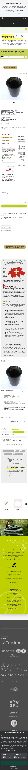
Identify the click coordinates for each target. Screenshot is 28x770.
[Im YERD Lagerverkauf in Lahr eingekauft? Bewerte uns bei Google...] (14, 655)
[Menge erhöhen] (25, 202)
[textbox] (12, 57)
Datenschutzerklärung (5, 750)
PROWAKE (4, 37)
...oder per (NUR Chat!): (7, 183)
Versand (11, 146)
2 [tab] (14, 102)
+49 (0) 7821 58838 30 (20, 7)
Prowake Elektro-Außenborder (18, 431)
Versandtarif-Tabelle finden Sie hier (8, 148)
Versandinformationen (14, 598)
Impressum (13, 750)
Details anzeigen (14, 768)
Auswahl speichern (14, 766)
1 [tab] (13, 102)
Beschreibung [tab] (6, 227)
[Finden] (26, 29)
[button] (23, 18)
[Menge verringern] (2, 202)
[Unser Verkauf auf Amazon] (12, 650)
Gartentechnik (15, 540)
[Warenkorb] (25, 18)
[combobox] (12, 57)
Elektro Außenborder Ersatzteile (10, 119)
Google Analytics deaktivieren (6, 631)
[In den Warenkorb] (2, 72)
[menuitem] (6, 23)
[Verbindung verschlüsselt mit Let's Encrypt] (14, 723)
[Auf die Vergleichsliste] (24, 76)
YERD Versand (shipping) (14, 589)
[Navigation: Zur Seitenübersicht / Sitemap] (2, 65)
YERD (7, 571)
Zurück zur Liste (7, 64)
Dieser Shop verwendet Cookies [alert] (14, 732)
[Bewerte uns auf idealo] (18, 650)
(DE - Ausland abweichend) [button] (7, 197)
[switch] (4, 754)
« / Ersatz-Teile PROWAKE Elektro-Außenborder (16, 421)
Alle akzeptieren (14, 762)
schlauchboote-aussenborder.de (16, 39)
